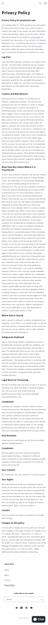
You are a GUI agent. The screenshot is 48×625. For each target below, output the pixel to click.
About (6, 575)
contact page (35, 37)
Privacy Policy (9, 585)
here (3, 196)
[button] (2, 3)
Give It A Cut (26, 618)
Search (7, 570)
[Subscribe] (41, 599)
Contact (7, 580)
